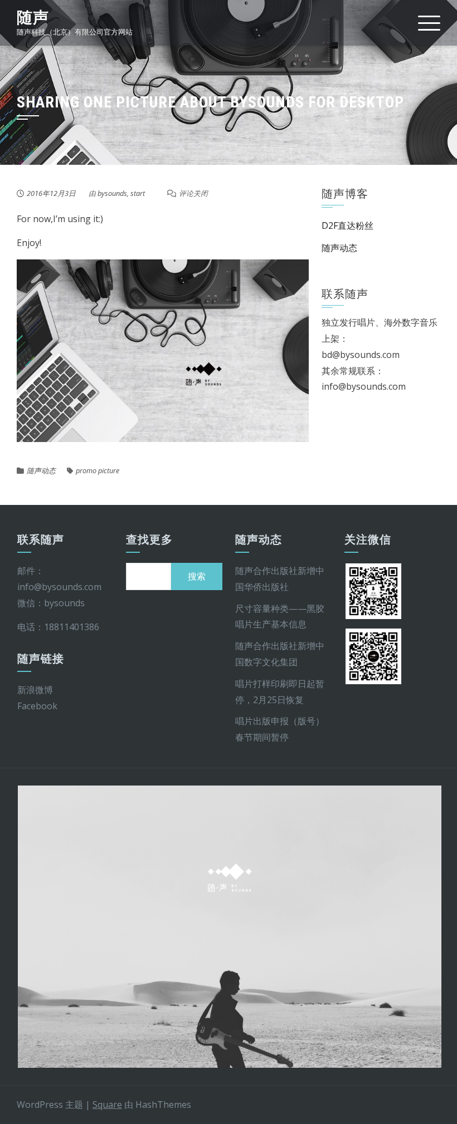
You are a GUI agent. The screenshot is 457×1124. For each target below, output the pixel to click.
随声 (33, 17)
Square (107, 1104)
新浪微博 (35, 690)
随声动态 (41, 470)
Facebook (37, 706)
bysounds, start (121, 193)
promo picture (97, 470)
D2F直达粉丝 (347, 225)
